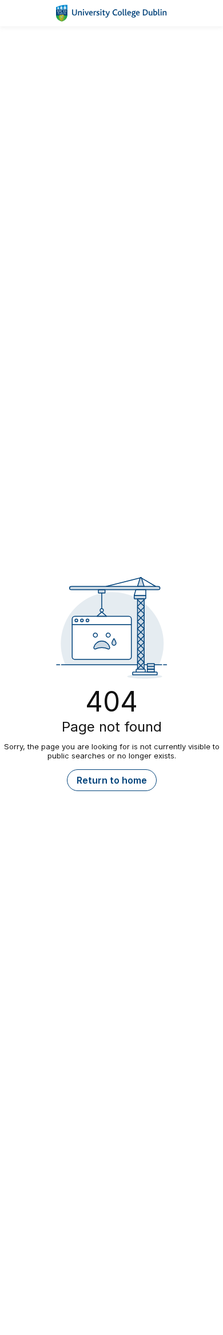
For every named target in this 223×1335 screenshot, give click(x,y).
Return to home (112, 780)
